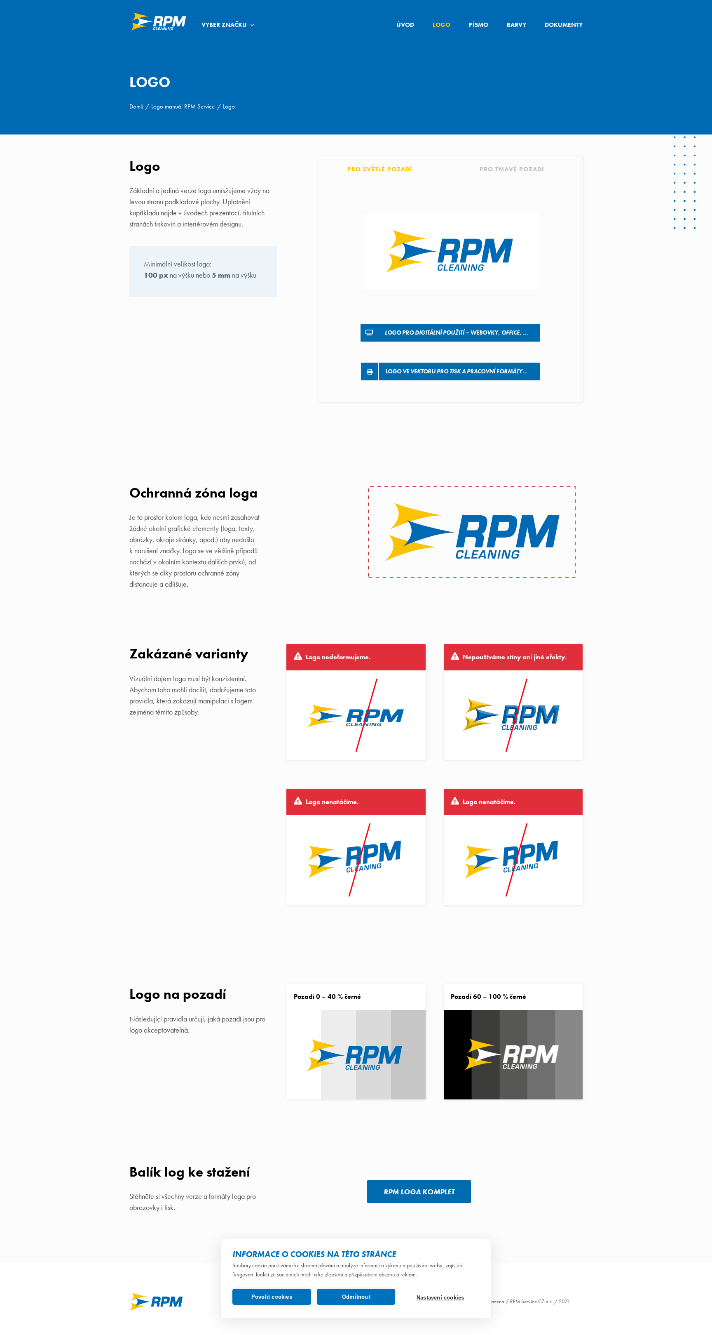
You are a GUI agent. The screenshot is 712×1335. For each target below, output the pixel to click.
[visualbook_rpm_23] (156, 1295)
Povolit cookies (271, 1297)
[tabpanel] (450, 290)
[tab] (384, 168)
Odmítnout (356, 1297)
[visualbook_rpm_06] (158, 14)
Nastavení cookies (440, 1298)
